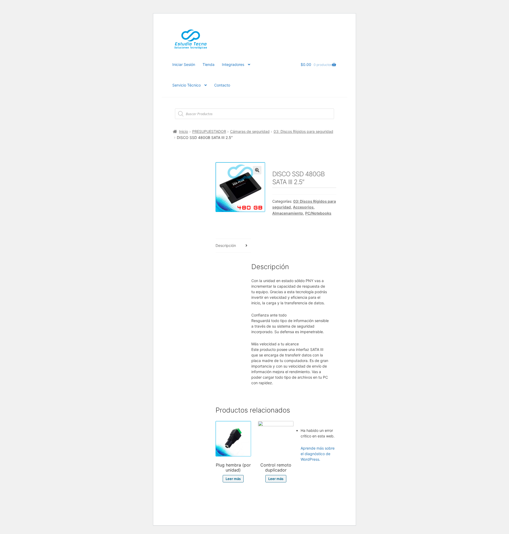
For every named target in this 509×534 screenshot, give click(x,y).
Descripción (226, 245)
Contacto (222, 85)
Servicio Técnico (186, 85)
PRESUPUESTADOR (209, 131)
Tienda (208, 64)
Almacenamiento (287, 213)
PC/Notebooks (318, 213)
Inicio (183, 131)
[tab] (233, 246)
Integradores (233, 64)
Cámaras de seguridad (250, 131)
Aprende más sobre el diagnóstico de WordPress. (318, 453)
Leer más (233, 479)
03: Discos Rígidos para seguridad (303, 131)
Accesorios (303, 207)
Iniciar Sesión (183, 64)
